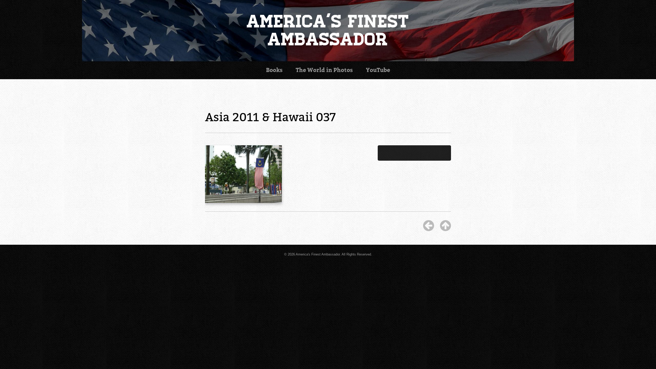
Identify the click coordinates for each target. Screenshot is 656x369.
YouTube (378, 70)
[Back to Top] (445, 225)
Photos (324, 70)
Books (274, 70)
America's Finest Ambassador (328, 30)
